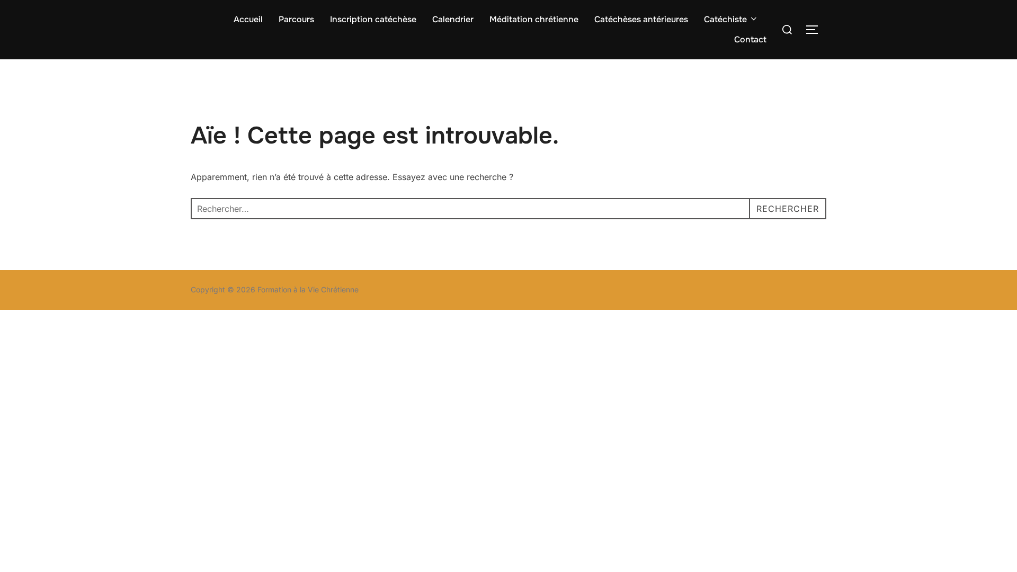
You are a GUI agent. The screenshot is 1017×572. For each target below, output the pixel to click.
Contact (750, 39)
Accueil (248, 19)
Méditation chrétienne (533, 19)
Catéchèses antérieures (641, 19)
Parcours (296, 19)
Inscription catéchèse (373, 19)
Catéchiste (725, 19)
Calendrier (453, 19)
